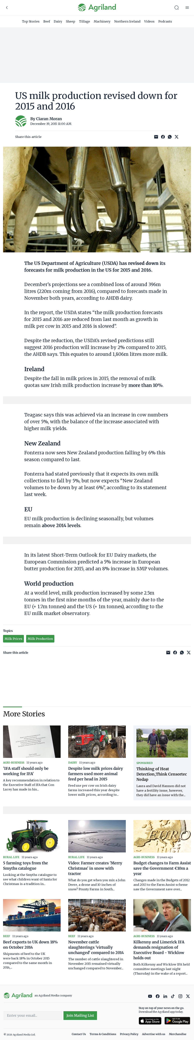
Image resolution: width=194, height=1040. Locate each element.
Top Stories (31, 21)
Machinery (102, 21)
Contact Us (79, 1034)
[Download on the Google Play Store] (177, 1021)
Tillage (84, 21)
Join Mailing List (80, 1015)
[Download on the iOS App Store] (150, 1021)
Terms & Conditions (103, 1034)
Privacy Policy (129, 1034)
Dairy (58, 21)
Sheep (70, 21)
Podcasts (165, 21)
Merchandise (177, 1034)
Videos (149, 21)
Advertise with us (153, 1034)
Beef (46, 21)
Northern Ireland (127, 21)
